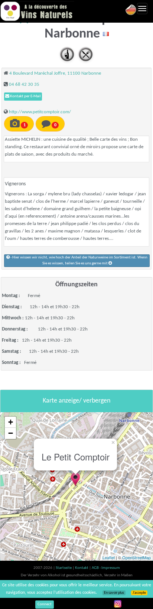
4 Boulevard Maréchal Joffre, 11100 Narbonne (55, 73)
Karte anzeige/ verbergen (76, 400)
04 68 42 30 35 (24, 84)
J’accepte (139, 593)
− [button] (10, 433)
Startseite (64, 568)
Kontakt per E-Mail (25, 96)
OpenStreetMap (136, 557)
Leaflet (108, 557)
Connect (45, 604)
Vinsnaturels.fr (37, 11)
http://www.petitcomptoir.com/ (40, 112)
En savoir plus (114, 593)
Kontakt (82, 568)
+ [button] (10, 422)
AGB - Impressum (106, 568)
